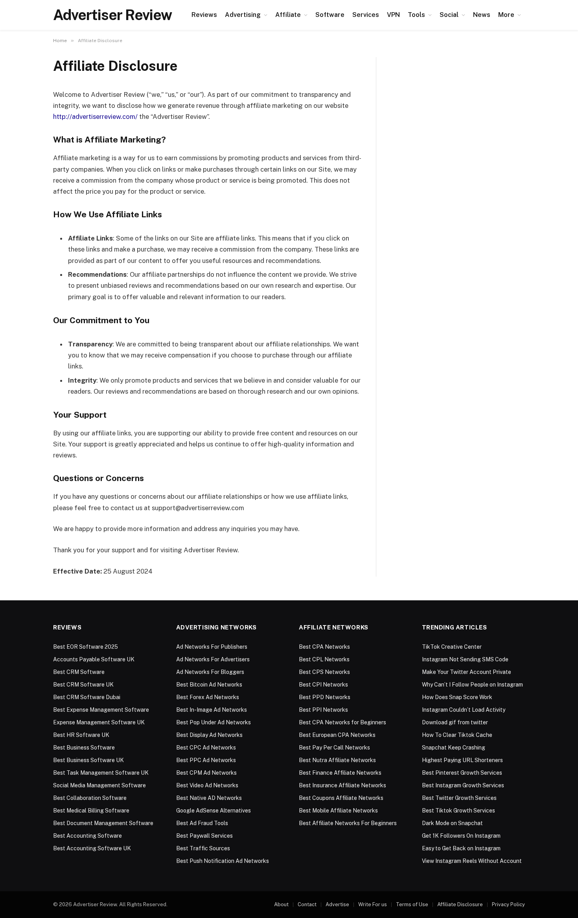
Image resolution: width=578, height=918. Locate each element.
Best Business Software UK (88, 760)
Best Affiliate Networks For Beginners (348, 823)
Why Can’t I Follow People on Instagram (472, 684)
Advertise (337, 904)
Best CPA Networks (324, 647)
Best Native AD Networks (209, 798)
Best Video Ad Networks (207, 785)
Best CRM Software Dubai (86, 697)
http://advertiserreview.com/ (95, 116)
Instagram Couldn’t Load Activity (463, 710)
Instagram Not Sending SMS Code (465, 659)
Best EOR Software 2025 (85, 647)
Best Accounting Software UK (92, 848)
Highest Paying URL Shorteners (462, 760)
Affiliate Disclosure (460, 904)
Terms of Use (412, 904)
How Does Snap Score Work (457, 697)
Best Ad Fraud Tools (202, 823)
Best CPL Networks (324, 659)
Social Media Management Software (99, 785)
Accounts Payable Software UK (93, 659)
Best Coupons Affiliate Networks (341, 798)
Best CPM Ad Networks (206, 773)
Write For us (372, 904)
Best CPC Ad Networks (206, 747)
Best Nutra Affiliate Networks (337, 760)
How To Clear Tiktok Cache (457, 735)
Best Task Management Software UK (101, 773)
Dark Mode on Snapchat (452, 823)
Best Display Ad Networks (209, 735)
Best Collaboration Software (90, 798)
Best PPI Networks (323, 710)
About (281, 904)
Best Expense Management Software (101, 710)
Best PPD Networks (324, 697)
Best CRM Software (79, 672)
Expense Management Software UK (99, 722)
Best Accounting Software (87, 836)
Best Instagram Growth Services (463, 785)
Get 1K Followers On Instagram (461, 836)
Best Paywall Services (204, 836)
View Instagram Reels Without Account (472, 861)
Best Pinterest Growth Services (462, 773)
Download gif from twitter (455, 722)
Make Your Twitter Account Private (466, 672)
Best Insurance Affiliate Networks (342, 785)
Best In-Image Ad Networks (211, 710)
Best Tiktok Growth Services (458, 810)
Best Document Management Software (103, 823)
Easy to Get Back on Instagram (461, 848)
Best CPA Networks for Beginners (342, 722)
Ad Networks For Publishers (211, 647)
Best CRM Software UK (83, 684)
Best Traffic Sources (203, 848)
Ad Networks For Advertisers (213, 659)
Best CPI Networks (323, 684)
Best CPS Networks (324, 672)
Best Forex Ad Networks (207, 697)
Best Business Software (84, 747)
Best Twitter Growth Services (459, 798)
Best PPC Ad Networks (206, 760)
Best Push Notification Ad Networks (222, 861)
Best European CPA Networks (337, 735)
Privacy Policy (508, 904)
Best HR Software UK (81, 735)
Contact (307, 904)
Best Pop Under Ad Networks (213, 722)
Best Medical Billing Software (91, 810)
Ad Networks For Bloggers (210, 672)
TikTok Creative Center (452, 647)
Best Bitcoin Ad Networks (209, 684)
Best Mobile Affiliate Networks (338, 810)
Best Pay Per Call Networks (334, 747)
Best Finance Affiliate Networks (340, 773)
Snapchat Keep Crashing (453, 747)
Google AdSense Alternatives (213, 810)
